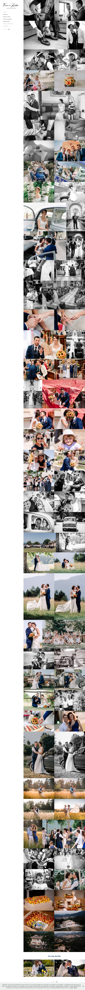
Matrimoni (5, 14)
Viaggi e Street (6, 21)
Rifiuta (75, 987)
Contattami (5, 26)
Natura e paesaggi (7, 19)
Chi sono (5, 12)
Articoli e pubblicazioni (8, 23)
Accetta (71, 987)
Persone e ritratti (6, 16)
